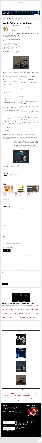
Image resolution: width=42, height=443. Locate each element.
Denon (21, 395)
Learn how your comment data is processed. (24, 255)
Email (4, 231)
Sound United (24, 401)
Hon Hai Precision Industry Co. (23, 397)
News (8, 199)
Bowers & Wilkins (24, 393)
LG (2, 398)
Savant (38, 398)
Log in (16, 407)
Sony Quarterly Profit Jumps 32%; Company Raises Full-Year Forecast (19, 303)
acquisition (4, 393)
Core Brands (9, 395)
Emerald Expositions (26, 395)
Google (8, 397)
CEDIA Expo (35, 393)
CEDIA (29, 393)
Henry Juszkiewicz (16, 397)
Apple (12, 393)
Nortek (11, 398)
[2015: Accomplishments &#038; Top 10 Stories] (20, 189)
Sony (19, 401)
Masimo (8, 398)
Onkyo (17, 399)
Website (4, 236)
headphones (11, 397)
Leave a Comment (15, 25)
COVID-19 (14, 395)
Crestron (18, 395)
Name (4, 225)
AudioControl (16, 393)
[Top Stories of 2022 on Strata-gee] (33, 189)
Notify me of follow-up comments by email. (11, 243)
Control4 (5, 395)
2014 (8, 200)
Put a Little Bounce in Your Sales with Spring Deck (18, 135)
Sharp (3, 401)
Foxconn (31, 395)
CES (3, 395)
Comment (5, 211)
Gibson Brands (35, 395)
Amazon (8, 393)
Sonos (16, 401)
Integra (34, 397)
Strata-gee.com (21, 7)
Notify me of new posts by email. (9, 247)
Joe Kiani (37, 397)
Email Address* (5, 277)
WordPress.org (18, 412)
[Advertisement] (30, 45)
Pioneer (29, 398)
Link (20, 83)
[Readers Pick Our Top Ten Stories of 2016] (8, 189)
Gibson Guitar (4, 397)
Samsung (33, 398)
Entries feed (17, 409)
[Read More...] (35, 305)
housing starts (30, 397)
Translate (11, 430)
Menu (22, 2)
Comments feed (18, 410)
